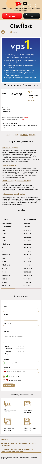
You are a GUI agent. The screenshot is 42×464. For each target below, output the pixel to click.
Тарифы (16, 134)
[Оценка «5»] (23, 346)
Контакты (24, 134)
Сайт (6, 315)
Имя (5, 306)
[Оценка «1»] (17, 346)
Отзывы (32, 134)
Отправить (8, 385)
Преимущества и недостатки (16, 181)
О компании (10, 147)
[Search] (11, 32)
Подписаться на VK (32, 15)
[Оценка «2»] (18, 346)
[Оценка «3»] (20, 346)
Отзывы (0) (32, 100)
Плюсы (6, 359)
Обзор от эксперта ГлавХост (13, 194)
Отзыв (6, 332)
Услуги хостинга (9, 165)
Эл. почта (7, 323)
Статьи (4, 440)
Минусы (7, 367)
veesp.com (31, 97)
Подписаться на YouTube (12, 15)
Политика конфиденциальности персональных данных (17, 450)
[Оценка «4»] (22, 346)
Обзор (9, 134)
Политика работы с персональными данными (18, 444)
